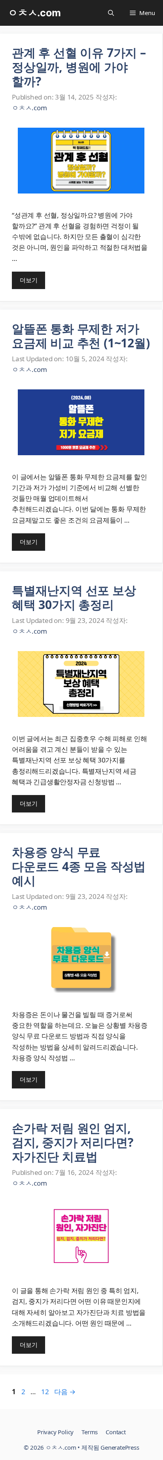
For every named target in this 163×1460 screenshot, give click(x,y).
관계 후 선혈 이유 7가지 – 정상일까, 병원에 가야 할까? (79, 66)
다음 (64, 1391)
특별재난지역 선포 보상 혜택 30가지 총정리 (74, 597)
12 (45, 1391)
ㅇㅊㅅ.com (34, 13)
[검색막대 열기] (111, 13)
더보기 (28, 280)
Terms (90, 1432)
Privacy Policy (55, 1432)
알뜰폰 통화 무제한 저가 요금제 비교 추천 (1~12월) (81, 335)
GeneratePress (119, 1447)
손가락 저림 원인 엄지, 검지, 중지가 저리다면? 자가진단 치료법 (72, 1142)
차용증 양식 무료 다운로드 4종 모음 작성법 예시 (79, 866)
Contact (116, 1432)
